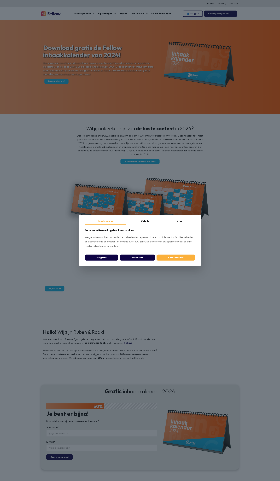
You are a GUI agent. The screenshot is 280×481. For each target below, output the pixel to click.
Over (179, 220)
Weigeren (101, 257)
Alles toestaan (176, 257)
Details (145, 220)
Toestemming (105, 220)
